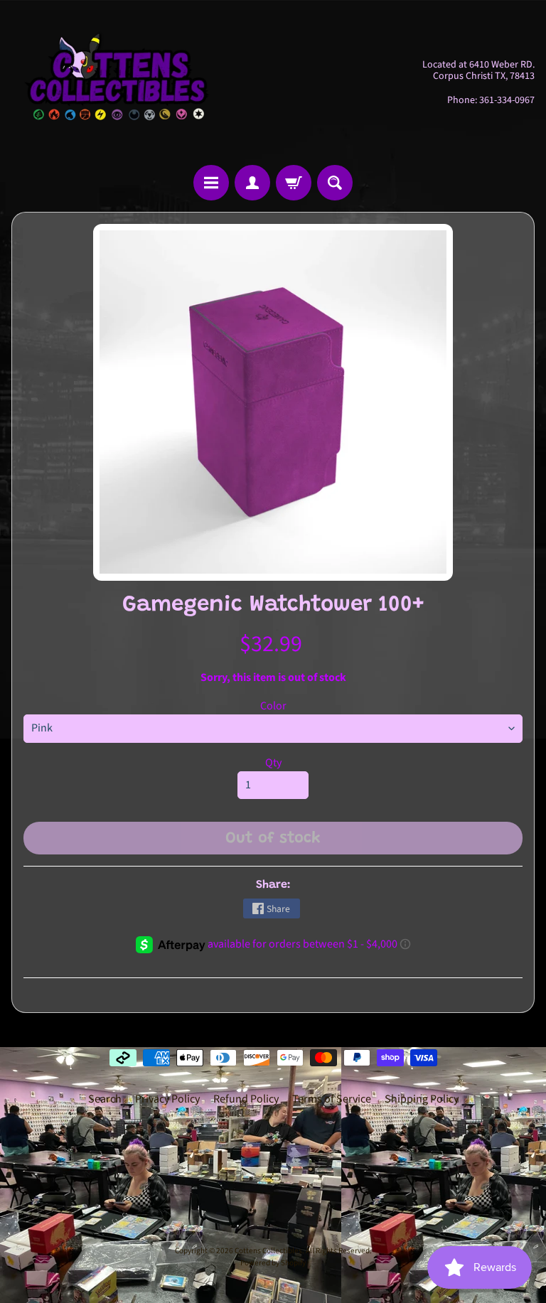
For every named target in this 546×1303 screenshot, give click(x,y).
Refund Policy (246, 1099)
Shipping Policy (422, 1099)
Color (273, 706)
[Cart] (293, 182)
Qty (273, 763)
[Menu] (211, 182)
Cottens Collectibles (268, 1250)
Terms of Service (331, 1099)
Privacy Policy (167, 1099)
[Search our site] (335, 182)
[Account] (252, 182)
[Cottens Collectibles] (118, 82)
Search (105, 1099)
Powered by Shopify (273, 1263)
